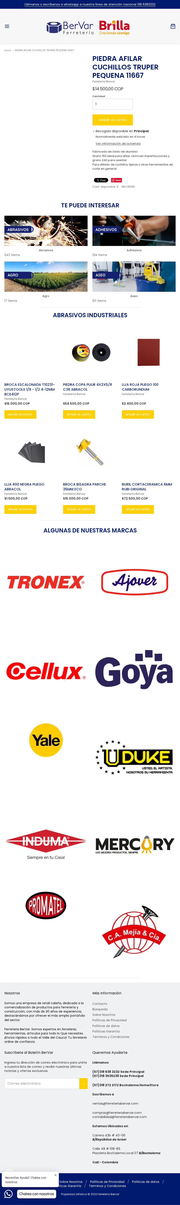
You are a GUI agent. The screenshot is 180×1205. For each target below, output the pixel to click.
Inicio (7, 50)
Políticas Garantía (106, 1031)
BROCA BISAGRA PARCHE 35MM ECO (84, 487)
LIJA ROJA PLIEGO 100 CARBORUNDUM (140, 387)
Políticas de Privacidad (109, 1020)
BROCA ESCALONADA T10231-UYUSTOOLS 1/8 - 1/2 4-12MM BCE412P (29, 389)
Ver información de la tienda (118, 144)
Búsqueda (100, 1009)
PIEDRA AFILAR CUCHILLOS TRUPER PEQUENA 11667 (44, 50)
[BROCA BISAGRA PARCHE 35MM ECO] (90, 452)
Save (118, 180)
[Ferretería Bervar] (90, 26)
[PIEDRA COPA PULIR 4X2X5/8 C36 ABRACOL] (90, 352)
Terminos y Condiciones (111, 1037)
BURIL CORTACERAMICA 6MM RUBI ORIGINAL (147, 487)
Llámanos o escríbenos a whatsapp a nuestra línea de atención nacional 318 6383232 (90, 4)
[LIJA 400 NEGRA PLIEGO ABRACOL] (31, 452)
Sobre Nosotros (103, 1015)
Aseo (134, 296)
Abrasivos (46, 250)
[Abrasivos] (46, 231)
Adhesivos (134, 250)
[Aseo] (134, 277)
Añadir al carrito (113, 119)
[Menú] (21, 26)
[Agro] (46, 277)
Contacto (99, 1004)
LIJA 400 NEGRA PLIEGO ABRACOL (24, 487)
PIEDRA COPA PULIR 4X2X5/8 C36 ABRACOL (87, 387)
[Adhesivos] (134, 231)
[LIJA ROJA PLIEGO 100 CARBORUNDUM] (149, 352)
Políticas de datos (106, 1026)
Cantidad (98, 96)
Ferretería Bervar (103, 81)
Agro (45, 296)
